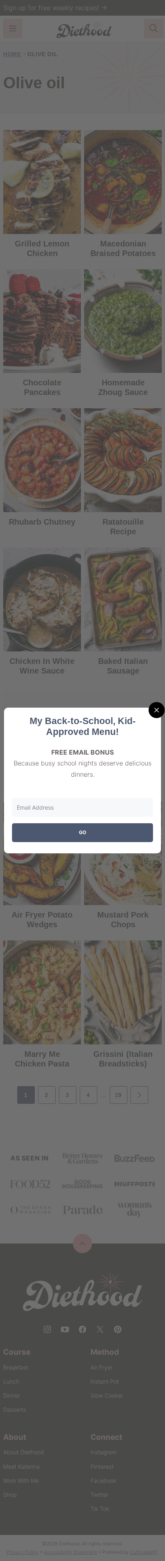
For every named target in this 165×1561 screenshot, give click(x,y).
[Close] (157, 710)
